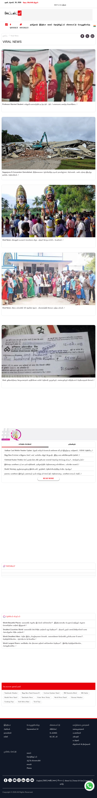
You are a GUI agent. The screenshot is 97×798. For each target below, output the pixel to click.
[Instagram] (19, 780)
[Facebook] (82, 36)
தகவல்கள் (7, 733)
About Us (68, 781)
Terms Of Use (78, 781)
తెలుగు (60, 781)
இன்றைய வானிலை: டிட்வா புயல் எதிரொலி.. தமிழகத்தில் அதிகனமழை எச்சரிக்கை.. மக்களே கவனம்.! (41, 464)
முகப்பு (5, 36)
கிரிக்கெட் (53, 729)
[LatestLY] (13, 14)
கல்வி (6, 737)
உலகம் (49, 25)
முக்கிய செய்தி (10, 752)
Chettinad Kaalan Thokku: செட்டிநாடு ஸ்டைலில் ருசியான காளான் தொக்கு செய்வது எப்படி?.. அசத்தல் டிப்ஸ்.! (44, 460)
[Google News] (28, 780)
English (39, 781)
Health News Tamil (11, 698)
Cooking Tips (9, 702)
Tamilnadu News (27, 698)
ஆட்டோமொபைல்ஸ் (34, 761)
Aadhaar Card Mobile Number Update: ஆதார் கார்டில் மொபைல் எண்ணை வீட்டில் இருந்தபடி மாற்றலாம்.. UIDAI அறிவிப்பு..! (48, 450)
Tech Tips (37, 702)
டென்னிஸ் (53, 733)
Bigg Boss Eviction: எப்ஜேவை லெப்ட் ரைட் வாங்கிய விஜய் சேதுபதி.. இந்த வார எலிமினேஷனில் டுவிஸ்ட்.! (42, 455)
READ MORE (48, 478)
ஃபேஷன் (76, 737)
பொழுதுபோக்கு (84, 25)
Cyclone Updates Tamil (51, 693)
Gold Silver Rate (23, 702)
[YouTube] (14, 780)
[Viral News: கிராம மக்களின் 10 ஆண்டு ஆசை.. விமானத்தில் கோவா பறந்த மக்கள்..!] (48, 279)
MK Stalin (84, 693)
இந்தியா (42, 25)
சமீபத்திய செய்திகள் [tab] (25, 444)
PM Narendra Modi (70, 693)
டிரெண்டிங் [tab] (72, 444)
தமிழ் (62, 784)
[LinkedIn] (23, 780)
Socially (24, 28)
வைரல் (29, 764)
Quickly (14, 28)
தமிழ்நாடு (34, 25)
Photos (29, 768)
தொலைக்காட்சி (32, 729)
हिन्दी (44, 781)
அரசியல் (7, 729)
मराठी (49, 781)
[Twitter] (87, 36)
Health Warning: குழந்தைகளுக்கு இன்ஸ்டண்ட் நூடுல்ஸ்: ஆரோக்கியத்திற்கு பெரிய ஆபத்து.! (38, 469)
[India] (94, 26)
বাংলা (54, 781)
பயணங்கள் (77, 733)
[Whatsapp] (92, 36)
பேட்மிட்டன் (54, 737)
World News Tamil (60, 698)
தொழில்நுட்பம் (59, 25)
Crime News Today (43, 698)
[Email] (32, 780)
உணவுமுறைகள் (78, 729)
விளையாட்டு (71, 25)
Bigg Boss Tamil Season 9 (30, 693)
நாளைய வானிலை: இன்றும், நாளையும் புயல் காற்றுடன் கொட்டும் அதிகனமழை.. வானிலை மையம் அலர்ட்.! (42, 474)
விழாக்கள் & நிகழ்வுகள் (81, 744)
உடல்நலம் (76, 740)
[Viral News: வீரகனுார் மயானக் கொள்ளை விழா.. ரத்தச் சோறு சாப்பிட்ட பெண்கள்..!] (48, 211)
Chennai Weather (76, 698)
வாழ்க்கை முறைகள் (81, 725)
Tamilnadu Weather (11, 693)
